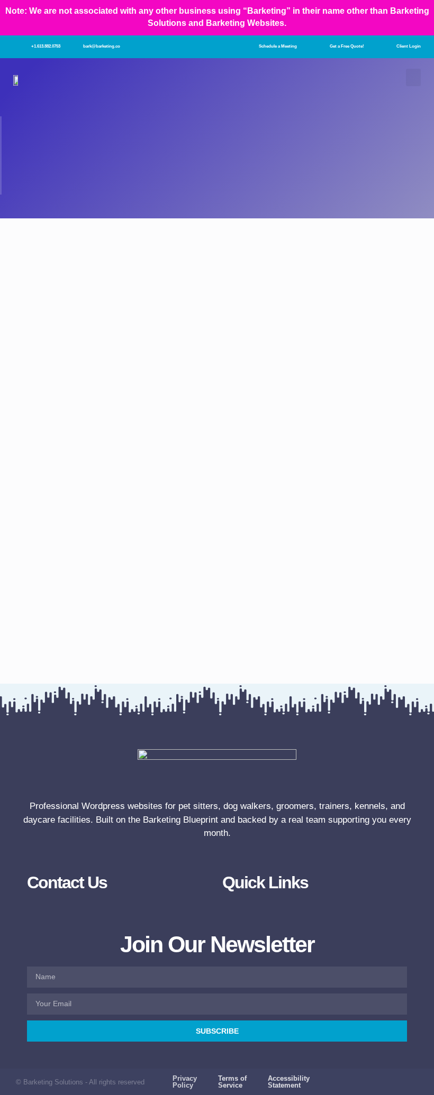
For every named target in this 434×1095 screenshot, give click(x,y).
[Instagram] (373, 1078)
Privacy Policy (185, 1081)
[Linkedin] (414, 1086)
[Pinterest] (414, 1078)
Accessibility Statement (289, 1081)
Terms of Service (232, 1081)
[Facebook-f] (352, 1078)
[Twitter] (393, 1078)
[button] (413, 77)
